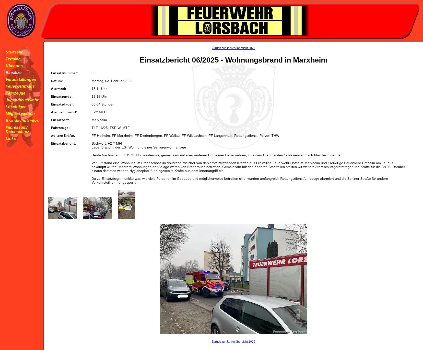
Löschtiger (16, 107)
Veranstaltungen (21, 79)
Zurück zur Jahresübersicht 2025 (233, 48)
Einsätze (14, 73)
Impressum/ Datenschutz (17, 129)
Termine (13, 59)
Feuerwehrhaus (20, 86)
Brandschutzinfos (22, 120)
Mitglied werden (20, 114)
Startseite (14, 52)
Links (11, 139)
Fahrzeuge (15, 93)
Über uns (14, 66)
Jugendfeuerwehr (22, 100)
